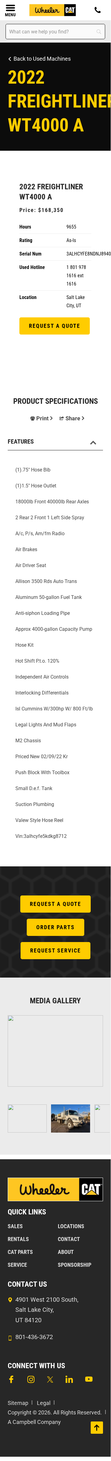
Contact (69, 1239)
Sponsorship (74, 1265)
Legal (43, 1403)
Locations (71, 1226)
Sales (15, 1226)
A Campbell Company (34, 1422)
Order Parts (55, 927)
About (66, 1252)
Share (72, 418)
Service (17, 1265)
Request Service (55, 950)
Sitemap (18, 1403)
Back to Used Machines (42, 58)
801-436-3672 (34, 1337)
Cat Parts (20, 1252)
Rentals (18, 1239)
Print (42, 418)
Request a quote (54, 326)
